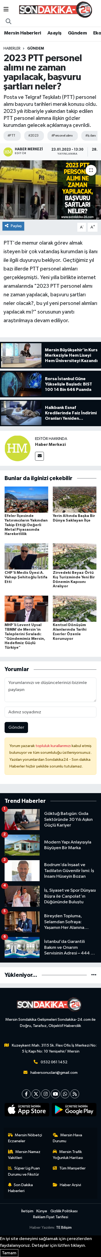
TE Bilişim (64, 1227)
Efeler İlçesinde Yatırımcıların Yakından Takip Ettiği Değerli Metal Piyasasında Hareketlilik (26, 525)
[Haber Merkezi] (17, 448)
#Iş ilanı (90, 135)
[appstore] (27, 1111)
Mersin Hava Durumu (67, 1138)
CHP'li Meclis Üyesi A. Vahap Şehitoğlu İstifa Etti (26, 577)
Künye (41, 1211)
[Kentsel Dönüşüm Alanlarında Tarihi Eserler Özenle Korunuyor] (74, 608)
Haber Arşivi (70, 1185)
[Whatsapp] (65, 1093)
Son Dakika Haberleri (20, 1188)
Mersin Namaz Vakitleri (24, 1155)
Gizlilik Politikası (64, 1211)
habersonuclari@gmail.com (54, 1073)
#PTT (11, 135)
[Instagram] (45, 1093)
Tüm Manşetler (72, 1168)
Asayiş (54, 33)
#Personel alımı (62, 135)
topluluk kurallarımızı (54, 746)
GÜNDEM (35, 48)
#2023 (33, 135)
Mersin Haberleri (22, 33)
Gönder (16, 727)
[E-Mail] (39, 456)
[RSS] (74, 1093)
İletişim (27, 1211)
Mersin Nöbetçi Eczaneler (25, 1138)
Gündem (77, 33)
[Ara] (9, 21)
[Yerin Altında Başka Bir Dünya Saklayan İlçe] (74, 499)
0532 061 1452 (54, 1062)
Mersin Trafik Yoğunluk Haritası (68, 1155)
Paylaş (16, 226)
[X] (36, 1093)
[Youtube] (55, 1093)
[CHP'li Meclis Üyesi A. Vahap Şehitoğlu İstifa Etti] (26, 556)
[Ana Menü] (6, 9)
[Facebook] (26, 1093)
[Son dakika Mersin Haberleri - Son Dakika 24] (57, 9)
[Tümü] (93, 975)
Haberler (12, 48)
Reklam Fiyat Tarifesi (50, 1217)
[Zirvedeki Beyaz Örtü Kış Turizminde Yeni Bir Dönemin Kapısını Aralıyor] (74, 556)
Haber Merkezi (50, 444)
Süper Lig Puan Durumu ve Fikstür (24, 1171)
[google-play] (74, 1111)
